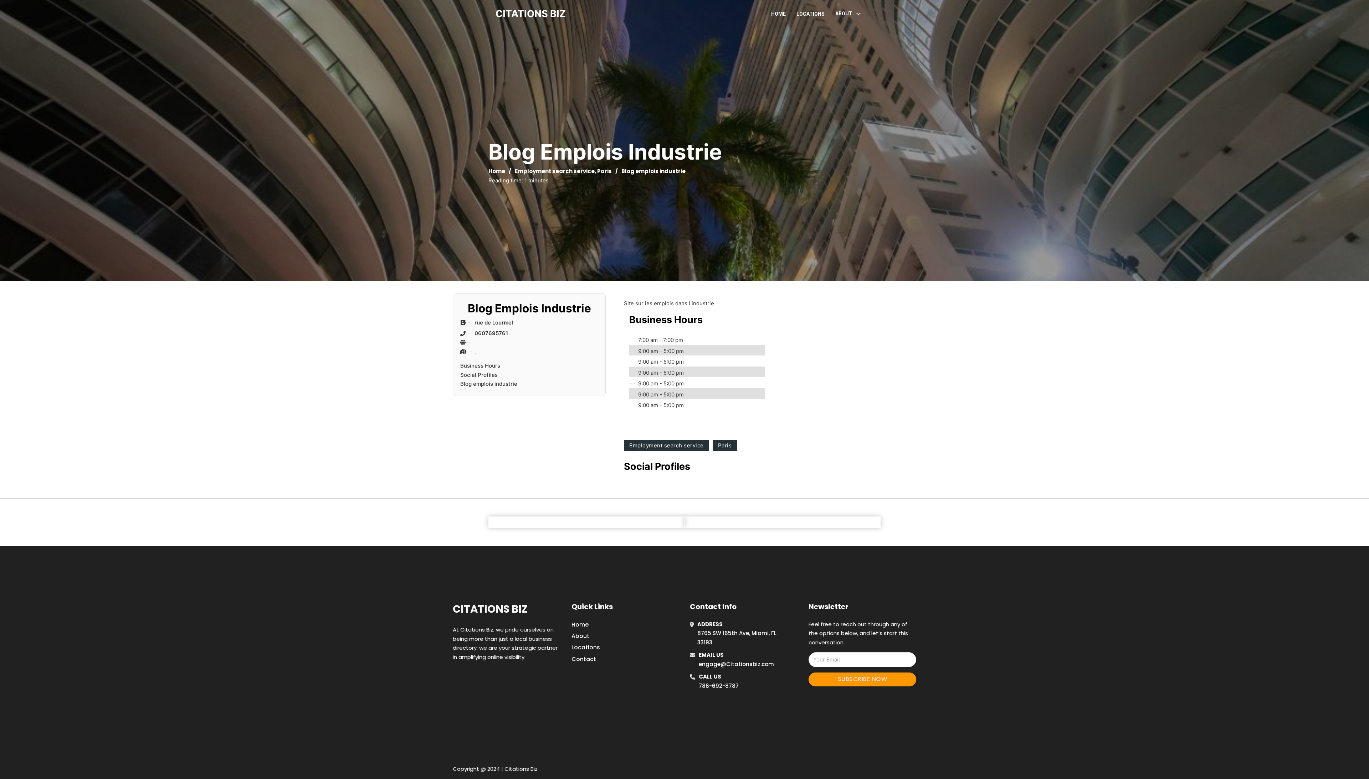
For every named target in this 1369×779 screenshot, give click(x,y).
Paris (604, 171)
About (580, 636)
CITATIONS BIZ (531, 14)
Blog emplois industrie (488, 383)
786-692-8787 (719, 686)
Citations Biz (490, 609)
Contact (583, 659)
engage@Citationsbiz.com (736, 664)
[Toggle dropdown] (858, 13)
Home (778, 14)
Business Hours (480, 365)
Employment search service (555, 171)
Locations (810, 14)
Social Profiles (479, 375)
